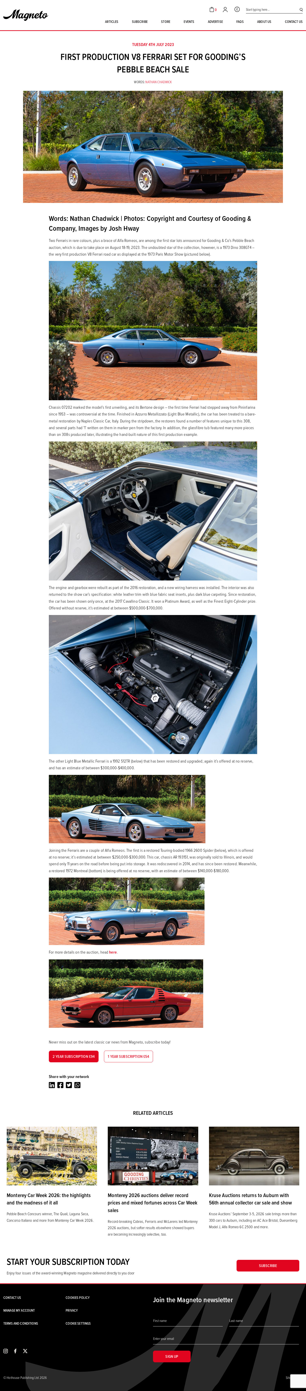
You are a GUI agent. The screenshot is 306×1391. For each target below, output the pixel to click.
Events (189, 21)
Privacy (72, 1310)
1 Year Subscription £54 (128, 1056)
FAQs (240, 21)
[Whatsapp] (77, 1085)
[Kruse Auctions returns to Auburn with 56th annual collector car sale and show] (254, 1155)
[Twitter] (69, 1085)
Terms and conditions (20, 1323)
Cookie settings (78, 1323)
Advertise (215, 21)
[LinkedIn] (52, 1085)
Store (165, 21)
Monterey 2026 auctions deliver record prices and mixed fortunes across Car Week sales (152, 1202)
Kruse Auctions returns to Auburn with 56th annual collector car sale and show (250, 1198)
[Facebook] (60, 1085)
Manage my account (19, 1310)
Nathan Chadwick (158, 81)
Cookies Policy (78, 1297)
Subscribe (140, 21)
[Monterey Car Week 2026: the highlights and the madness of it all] (52, 1155)
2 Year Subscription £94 (74, 1056)
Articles (111, 21)
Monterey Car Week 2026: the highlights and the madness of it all (49, 1198)
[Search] (301, 9)
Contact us (294, 21)
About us (264, 21)
